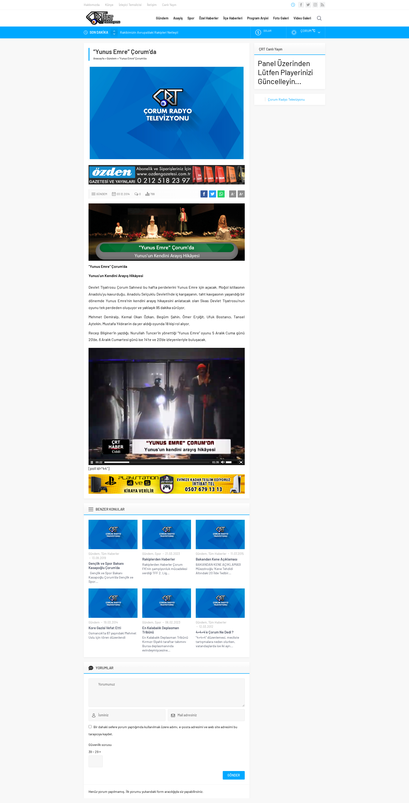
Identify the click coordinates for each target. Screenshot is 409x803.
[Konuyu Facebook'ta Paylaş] (204, 193)
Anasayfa (98, 58)
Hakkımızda (92, 5)
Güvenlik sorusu (100, 745)
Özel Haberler (208, 18)
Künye (109, 5)
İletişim (152, 5)
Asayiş (178, 18)
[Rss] (322, 5)
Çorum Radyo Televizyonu (286, 99)
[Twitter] (308, 5)
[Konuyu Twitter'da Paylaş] (212, 193)
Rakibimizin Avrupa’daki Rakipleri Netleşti (149, 32)
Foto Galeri (281, 18)
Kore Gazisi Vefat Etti (105, 628)
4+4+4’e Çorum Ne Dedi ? (215, 632)
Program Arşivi (257, 18)
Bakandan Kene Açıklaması (216, 559)
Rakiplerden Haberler (158, 559)
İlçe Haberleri (232, 18)
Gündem (162, 18)
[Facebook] (301, 5)
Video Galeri (302, 18)
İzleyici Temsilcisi (130, 5)
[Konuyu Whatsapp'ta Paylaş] (221, 193)
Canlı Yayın (169, 5)
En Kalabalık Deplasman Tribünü (160, 630)
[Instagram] (315, 5)
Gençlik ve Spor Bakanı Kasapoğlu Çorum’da (106, 565)
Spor (190, 18)
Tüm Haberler (110, 554)
